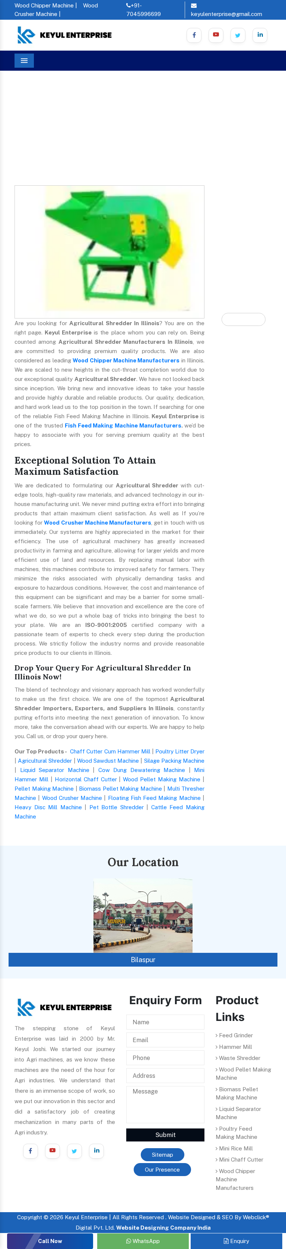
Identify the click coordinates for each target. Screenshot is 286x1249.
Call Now (50, 1241)
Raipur (143, 960)
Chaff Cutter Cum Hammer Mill (110, 751)
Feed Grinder (235, 1035)
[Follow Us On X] (238, 35)
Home (28, 112)
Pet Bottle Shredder (116, 807)
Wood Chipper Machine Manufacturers (126, 360)
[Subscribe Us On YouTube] (52, 1151)
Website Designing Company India (163, 1227)
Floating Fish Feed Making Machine (154, 798)
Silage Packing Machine (174, 761)
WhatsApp (145, 1241)
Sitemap (162, 1155)
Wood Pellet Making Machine (161, 779)
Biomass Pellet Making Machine (120, 788)
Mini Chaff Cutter (240, 1159)
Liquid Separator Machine (54, 770)
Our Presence (162, 1169)
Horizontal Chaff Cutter (86, 779)
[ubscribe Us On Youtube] (216, 35)
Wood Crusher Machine (72, 798)
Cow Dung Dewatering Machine (141, 770)
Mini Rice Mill (235, 1148)
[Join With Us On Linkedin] (259, 35)
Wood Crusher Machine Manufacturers (97, 522)
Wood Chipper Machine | (46, 5)
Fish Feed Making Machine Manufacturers (123, 425)
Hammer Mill (234, 1047)
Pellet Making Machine (44, 788)
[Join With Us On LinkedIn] (96, 1151)
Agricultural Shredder (45, 761)
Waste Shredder (238, 1058)
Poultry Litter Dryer (179, 751)
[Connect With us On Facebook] (194, 35)
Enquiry (239, 1241)
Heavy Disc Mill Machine (48, 807)
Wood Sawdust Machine (108, 761)
